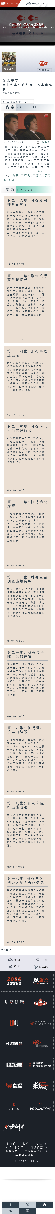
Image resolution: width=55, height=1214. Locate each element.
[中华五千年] (14, 1127)
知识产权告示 (16, 1147)
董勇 (11, 179)
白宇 (16, 175)
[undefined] (28, 3)
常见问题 (38, 1147)
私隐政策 (12, 1151)
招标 (40, 1143)
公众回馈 (44, 967)
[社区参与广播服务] (40, 1043)
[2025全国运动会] (14, 981)
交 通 (17, 959)
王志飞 (38, 175)
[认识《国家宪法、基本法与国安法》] (40, 1064)
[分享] (37, 959)
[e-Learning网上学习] (40, 1023)
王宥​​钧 (26, 175)
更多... (43, 171)
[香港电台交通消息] (10, 959)
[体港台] (40, 981)
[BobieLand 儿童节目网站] (40, 1002)
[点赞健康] (14, 1002)
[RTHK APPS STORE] (14, 1106)
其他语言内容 (25, 1155)
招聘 (27, 1143)
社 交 (44, 959)
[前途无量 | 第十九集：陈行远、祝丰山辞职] (27, 126)
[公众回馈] (35, 966)
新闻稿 (12, 1143)
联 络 (17, 966)
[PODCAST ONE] (40, 1106)
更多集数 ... (7, 950)
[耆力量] (14, 1085)
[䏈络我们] (10, 966)
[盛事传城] (40, 1085)
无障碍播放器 (35, 1151)
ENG (34, 4)
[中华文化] (14, 1064)
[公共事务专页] (14, 1043)
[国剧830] (14, 1023)
